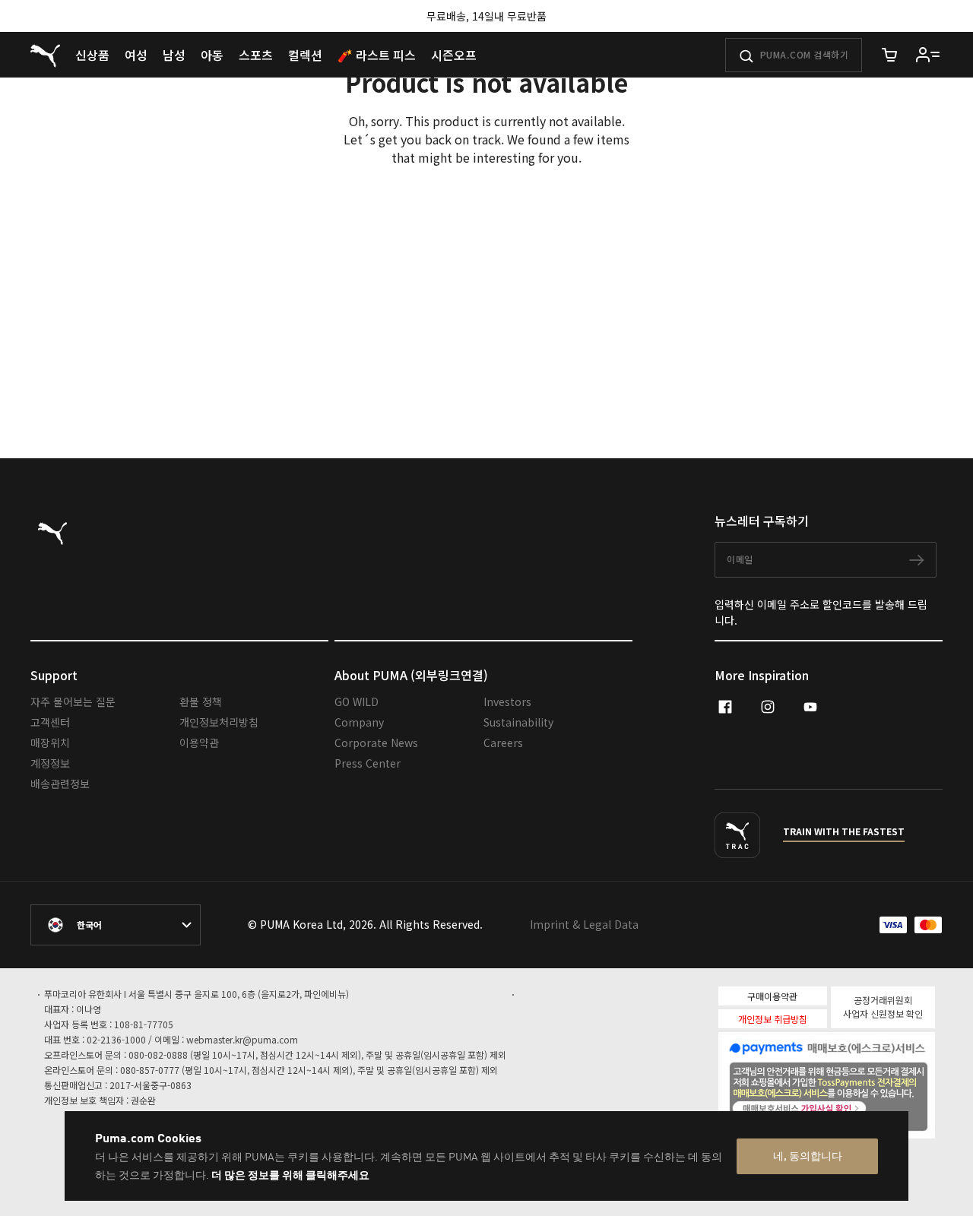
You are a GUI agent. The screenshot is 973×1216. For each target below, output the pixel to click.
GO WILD (356, 701)
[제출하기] (746, 56)
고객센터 (50, 722)
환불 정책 (200, 701)
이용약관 (199, 742)
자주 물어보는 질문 (73, 701)
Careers (503, 742)
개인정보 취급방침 (772, 1018)
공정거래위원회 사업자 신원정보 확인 (883, 1006)
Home (149, 376)
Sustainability (518, 722)
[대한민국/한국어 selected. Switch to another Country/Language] (115, 925)
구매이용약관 (772, 996)
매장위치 (50, 742)
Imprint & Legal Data (584, 924)
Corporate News (376, 742)
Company (359, 722)
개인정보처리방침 (218, 722)
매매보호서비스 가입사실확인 (852, 1106)
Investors (507, 701)
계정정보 (50, 763)
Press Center (367, 763)
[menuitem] (92, 55)
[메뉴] (928, 55)
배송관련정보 (60, 783)
